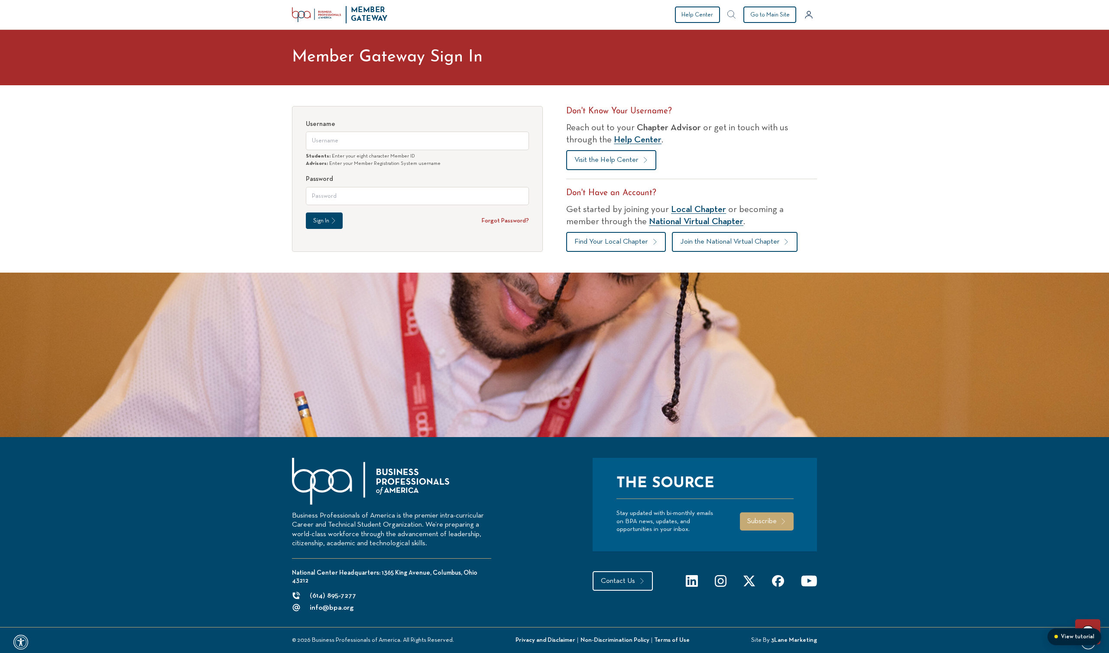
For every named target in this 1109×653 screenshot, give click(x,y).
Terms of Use (672, 640)
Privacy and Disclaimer (545, 640)
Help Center (697, 15)
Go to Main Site (770, 15)
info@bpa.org (331, 607)
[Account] (809, 14)
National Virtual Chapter (696, 221)
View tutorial (1077, 637)
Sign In (321, 221)
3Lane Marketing (794, 640)
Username (320, 124)
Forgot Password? (505, 221)
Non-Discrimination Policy (614, 640)
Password (319, 179)
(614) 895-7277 (333, 595)
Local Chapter (698, 209)
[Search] (731, 14)
